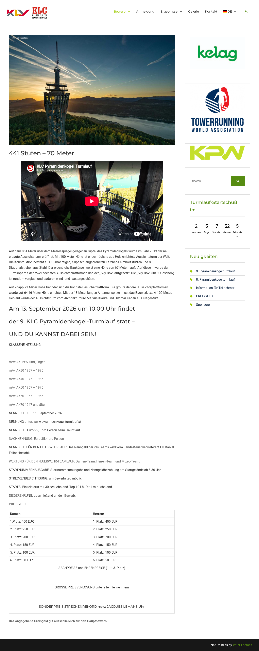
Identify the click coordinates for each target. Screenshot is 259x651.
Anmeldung (145, 11)
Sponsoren (203, 305)
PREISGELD (204, 296)
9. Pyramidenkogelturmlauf (215, 271)
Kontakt (211, 11)
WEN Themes (242, 645)
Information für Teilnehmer (215, 288)
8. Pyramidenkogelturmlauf (215, 279)
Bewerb (119, 11)
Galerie (193, 11)
